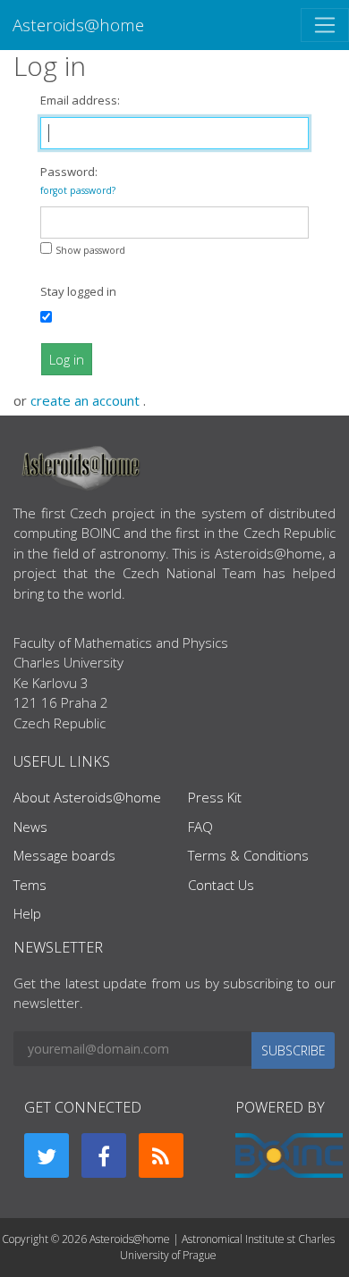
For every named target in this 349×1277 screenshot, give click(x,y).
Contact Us (221, 885)
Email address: (80, 100)
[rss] (161, 1155)
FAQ (200, 827)
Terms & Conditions (248, 855)
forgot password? (77, 190)
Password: (77, 180)
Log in (66, 359)
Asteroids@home (78, 24)
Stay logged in (78, 291)
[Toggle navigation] (325, 25)
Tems (30, 885)
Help (27, 913)
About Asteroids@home (87, 797)
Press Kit (215, 797)
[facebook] (103, 1155)
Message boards (64, 855)
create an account (86, 400)
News (30, 827)
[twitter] (46, 1155)
